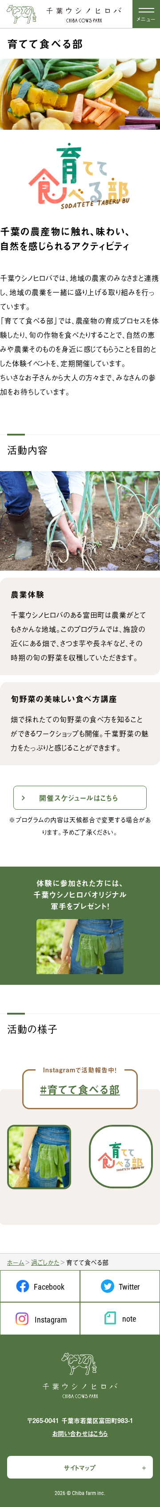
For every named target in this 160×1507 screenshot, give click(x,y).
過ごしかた (45, 1262)
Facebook (49, 1286)
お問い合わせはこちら (80, 1433)
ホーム (15, 1262)
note (129, 1318)
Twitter (129, 1286)
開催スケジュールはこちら (78, 797)
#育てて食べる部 (80, 1089)
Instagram (51, 1319)
